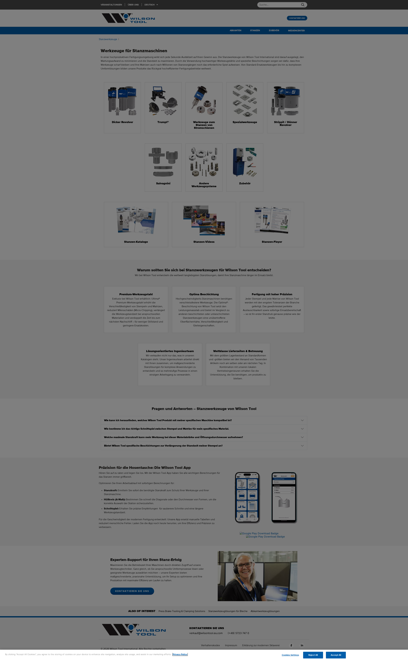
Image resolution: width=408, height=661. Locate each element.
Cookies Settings (290, 655)
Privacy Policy (180, 654)
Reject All (313, 655)
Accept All (336, 655)
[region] (204, 655)
